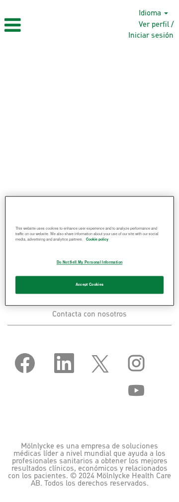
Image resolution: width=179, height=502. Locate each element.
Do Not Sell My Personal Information (89, 262)
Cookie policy (97, 239)
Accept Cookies (90, 284)
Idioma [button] (151, 13)
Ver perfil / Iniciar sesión (151, 30)
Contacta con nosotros (89, 314)
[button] (30, 25)
